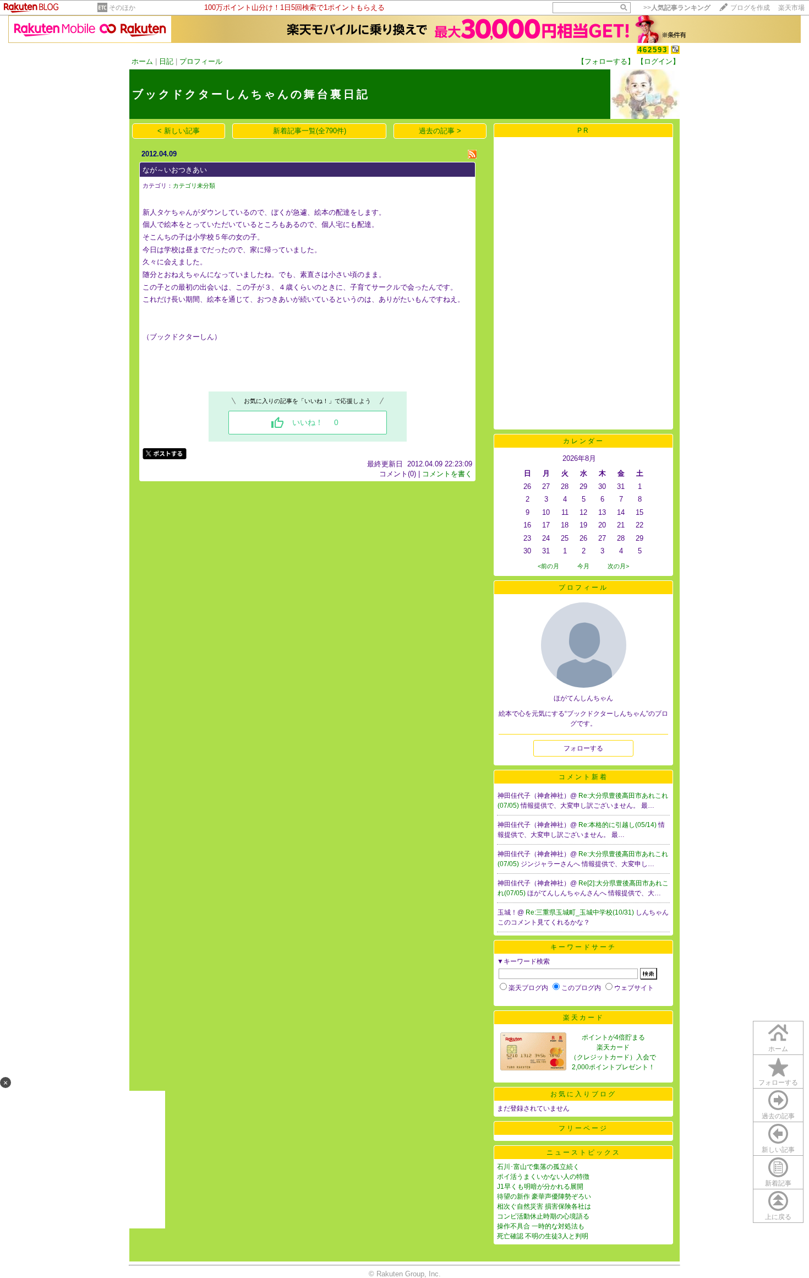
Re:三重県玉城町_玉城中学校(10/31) (581, 912)
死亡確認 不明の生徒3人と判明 (542, 1236)
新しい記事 (778, 1150)
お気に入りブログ (583, 1094)
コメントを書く (447, 474)
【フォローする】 (606, 61)
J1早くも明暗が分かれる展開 (540, 1186)
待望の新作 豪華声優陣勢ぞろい (544, 1196)
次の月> (618, 566)
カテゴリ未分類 (194, 185)
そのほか (122, 8)
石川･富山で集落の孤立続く (538, 1167)
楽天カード (583, 1017)
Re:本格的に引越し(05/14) (618, 825)
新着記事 (778, 1183)
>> (676, 8)
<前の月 (548, 566)
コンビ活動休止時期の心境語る (543, 1216)
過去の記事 (778, 1116)
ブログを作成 (750, 8)
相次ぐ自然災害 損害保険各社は (544, 1206)
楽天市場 (791, 8)
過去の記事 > (440, 131)
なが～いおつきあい (175, 170)
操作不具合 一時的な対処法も (540, 1226)
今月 (583, 566)
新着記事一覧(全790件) (309, 131)
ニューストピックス (583, 1152)
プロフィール (200, 61)
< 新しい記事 (178, 131)
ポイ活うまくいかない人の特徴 (543, 1177)
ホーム (142, 61)
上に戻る (778, 1217)
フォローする (778, 1082)
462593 (653, 50)
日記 (166, 61)
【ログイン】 (658, 61)
